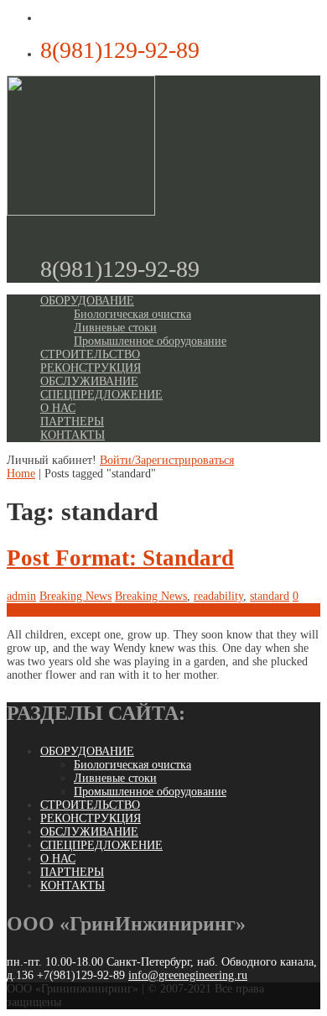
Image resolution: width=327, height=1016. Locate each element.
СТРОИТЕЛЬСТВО (90, 354)
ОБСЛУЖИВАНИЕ (89, 381)
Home (21, 473)
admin (21, 596)
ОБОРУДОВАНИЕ (87, 300)
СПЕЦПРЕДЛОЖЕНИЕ (101, 394)
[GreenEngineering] (81, 212)
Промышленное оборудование (150, 341)
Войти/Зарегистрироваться (167, 460)
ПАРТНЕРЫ (72, 421)
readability (218, 596)
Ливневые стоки (115, 327)
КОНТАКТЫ (72, 435)
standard (269, 596)
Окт (22, 609)
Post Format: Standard (120, 558)
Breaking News (75, 596)
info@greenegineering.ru (187, 975)
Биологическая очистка (132, 314)
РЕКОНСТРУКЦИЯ (90, 368)
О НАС (57, 408)
